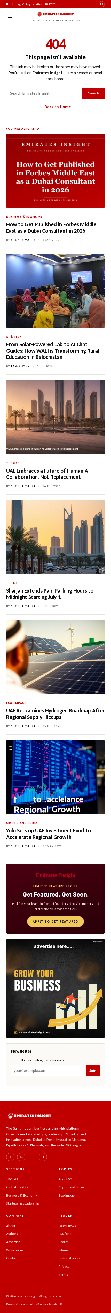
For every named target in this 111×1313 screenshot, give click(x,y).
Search (93, 93)
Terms (63, 1275)
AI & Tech (66, 1179)
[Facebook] (10, 1157)
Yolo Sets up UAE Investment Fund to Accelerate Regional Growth (48, 833)
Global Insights (17, 1187)
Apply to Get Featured (55, 921)
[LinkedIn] (21, 1157)
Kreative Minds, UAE (50, 1304)
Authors (12, 1234)
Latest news (67, 1226)
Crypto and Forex (71, 1187)
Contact (12, 1258)
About (10, 1226)
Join (92, 1071)
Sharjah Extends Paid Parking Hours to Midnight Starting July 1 (49, 594)
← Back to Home (55, 106)
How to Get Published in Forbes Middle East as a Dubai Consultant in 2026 (51, 227)
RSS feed (65, 1234)
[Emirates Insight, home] (29, 1115)
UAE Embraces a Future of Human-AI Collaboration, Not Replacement (48, 474)
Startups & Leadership (22, 1203)
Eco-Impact (67, 1195)
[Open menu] (10, 16)
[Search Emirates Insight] (43, 1157)
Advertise (13, 1242)
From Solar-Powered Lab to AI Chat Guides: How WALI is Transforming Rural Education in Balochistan (52, 350)
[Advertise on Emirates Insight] (55, 988)
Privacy (64, 1266)
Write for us (14, 1250)
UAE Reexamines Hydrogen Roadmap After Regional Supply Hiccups (55, 713)
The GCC (12, 1179)
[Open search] (102, 4)
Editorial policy (70, 1258)
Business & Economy (21, 1195)
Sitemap (65, 1250)
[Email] (32, 1157)
